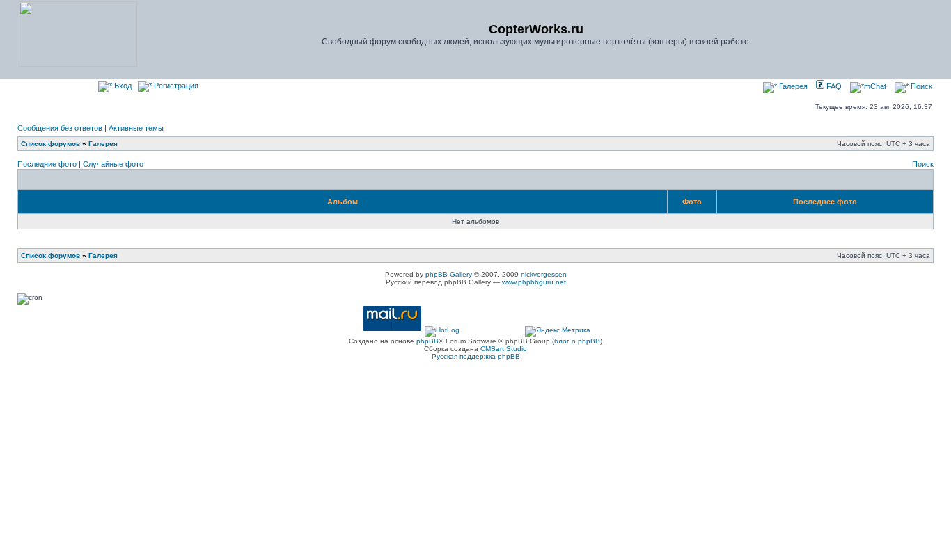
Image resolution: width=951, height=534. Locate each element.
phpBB (427, 341)
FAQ (833, 86)
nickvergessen (544, 274)
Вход (122, 85)
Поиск (920, 86)
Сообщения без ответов (59, 128)
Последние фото (47, 164)
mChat (875, 86)
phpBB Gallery (448, 274)
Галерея (792, 86)
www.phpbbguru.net (534, 282)
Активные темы (136, 128)
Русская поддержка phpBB (476, 356)
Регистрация (175, 85)
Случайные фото (113, 164)
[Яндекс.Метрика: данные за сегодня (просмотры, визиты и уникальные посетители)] (557, 331)
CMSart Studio (503, 349)
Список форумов (50, 143)
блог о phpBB (577, 341)
